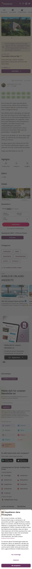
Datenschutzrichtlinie (8, 538)
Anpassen (16, 560)
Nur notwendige (16, 554)
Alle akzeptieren (16, 565)
